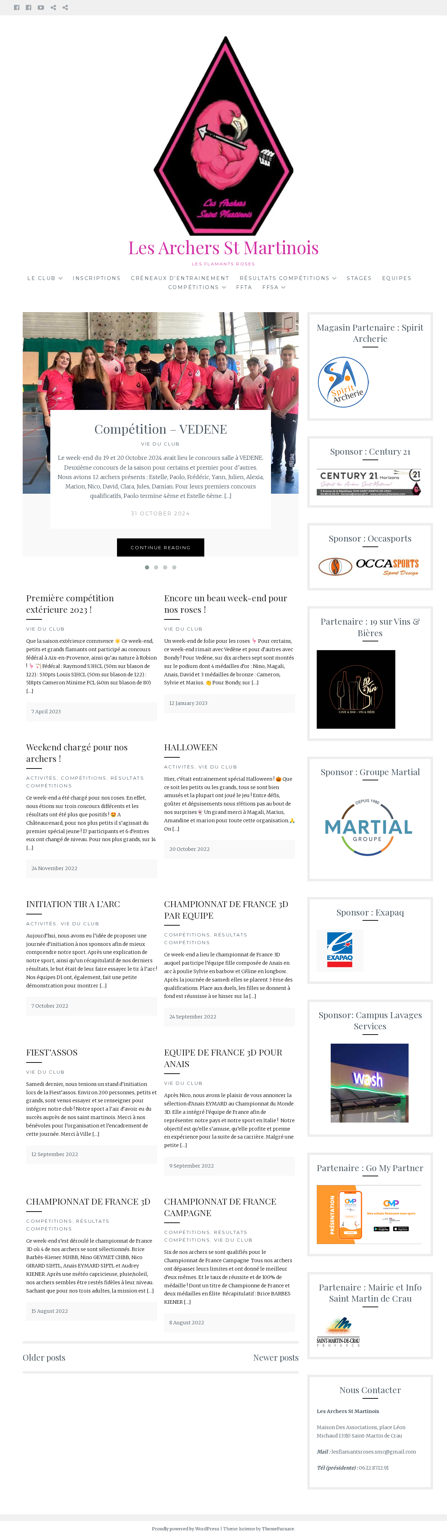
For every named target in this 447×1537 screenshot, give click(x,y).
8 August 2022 (186, 1322)
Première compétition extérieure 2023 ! (70, 603)
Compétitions (193, 287)
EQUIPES (397, 278)
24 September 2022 (193, 1017)
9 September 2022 (191, 1166)
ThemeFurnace (278, 1528)
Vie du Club (160, 444)
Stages (359, 278)
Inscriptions (97, 278)
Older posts (44, 1357)
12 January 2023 (188, 703)
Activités (41, 778)
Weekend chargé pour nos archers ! (77, 752)
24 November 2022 (54, 868)
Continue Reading (161, 547)
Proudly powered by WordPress (185, 1528)
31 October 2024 (160, 513)
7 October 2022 (49, 1006)
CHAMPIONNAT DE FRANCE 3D (88, 1201)
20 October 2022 (189, 849)
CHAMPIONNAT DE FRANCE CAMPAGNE (220, 1206)
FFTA (244, 287)
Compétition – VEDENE (160, 428)
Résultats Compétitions (285, 278)
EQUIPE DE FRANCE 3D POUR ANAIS (223, 1057)
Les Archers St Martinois (223, 247)
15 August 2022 (49, 1311)
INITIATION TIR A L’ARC (73, 903)
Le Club (41, 278)
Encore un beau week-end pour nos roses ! (225, 603)
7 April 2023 (46, 711)
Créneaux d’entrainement (180, 278)
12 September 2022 (54, 1154)
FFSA (270, 287)
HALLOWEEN (191, 746)
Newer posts (276, 1357)
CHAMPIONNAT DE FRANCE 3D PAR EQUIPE (226, 909)
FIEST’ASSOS (52, 1052)
